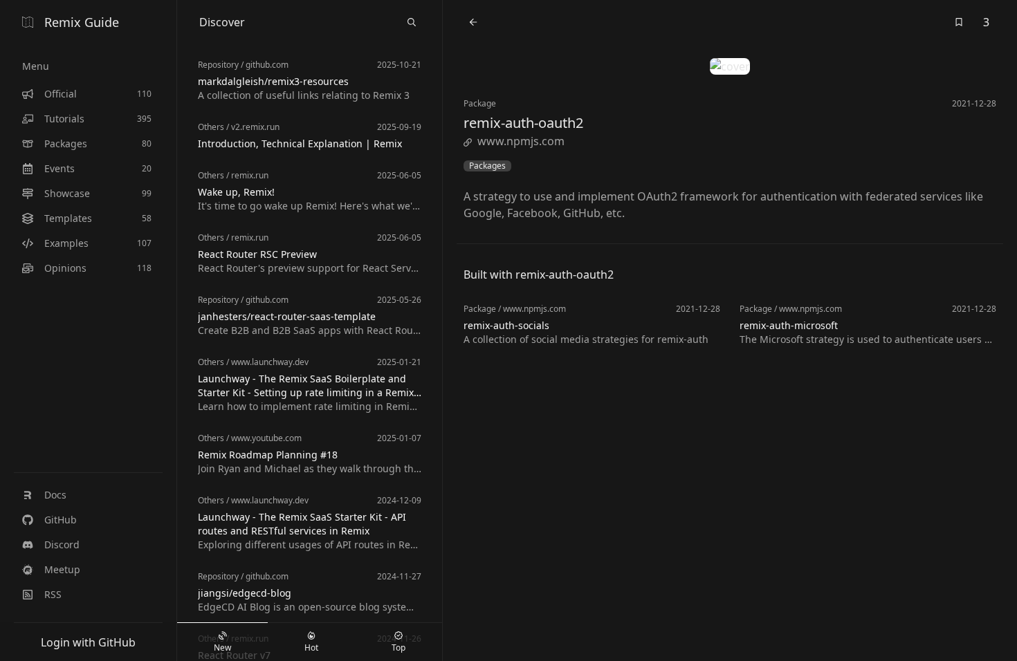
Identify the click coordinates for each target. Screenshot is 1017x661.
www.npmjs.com (521, 141)
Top (398, 647)
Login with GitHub (88, 642)
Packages (487, 165)
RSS (53, 594)
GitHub (60, 519)
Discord (62, 544)
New (222, 647)
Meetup (62, 569)
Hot (311, 647)
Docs (55, 494)
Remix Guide (81, 22)
